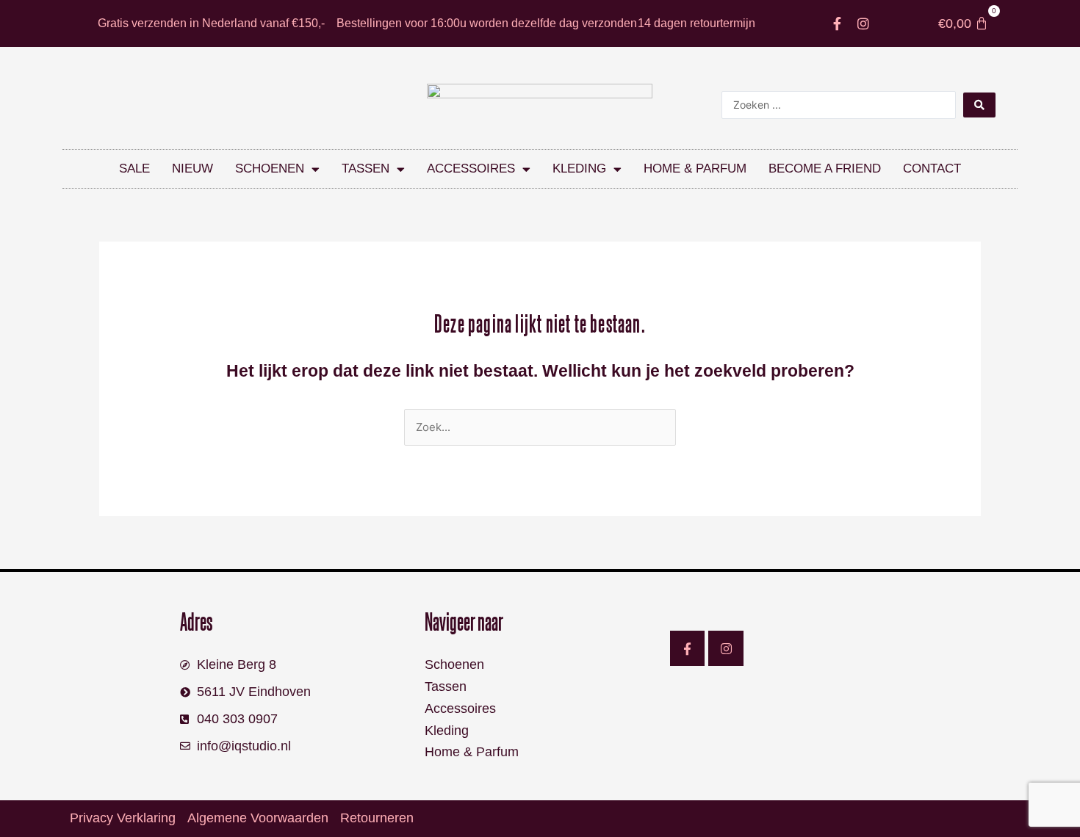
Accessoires (471, 168)
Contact (932, 168)
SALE (134, 168)
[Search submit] (979, 105)
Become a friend (824, 168)
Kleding (579, 168)
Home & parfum (695, 168)
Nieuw (192, 168)
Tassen (365, 168)
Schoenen (269, 168)
